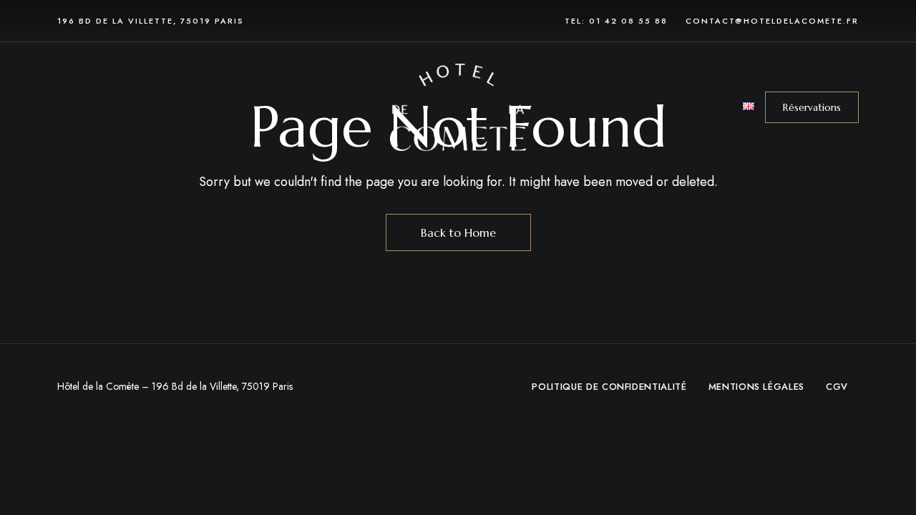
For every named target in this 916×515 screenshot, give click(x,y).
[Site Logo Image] (458, 107)
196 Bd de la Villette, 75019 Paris (150, 20)
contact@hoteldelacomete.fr (772, 20)
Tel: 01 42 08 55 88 (616, 20)
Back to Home (458, 232)
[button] (812, 107)
